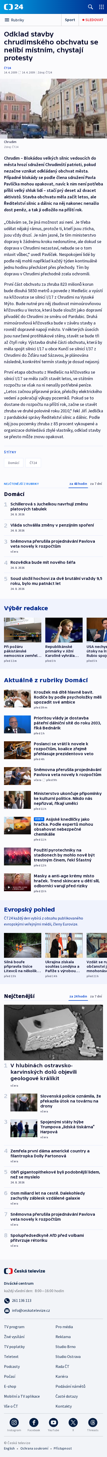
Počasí (9, 1376)
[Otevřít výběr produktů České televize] (101, 7)
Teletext (11, 1356)
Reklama (63, 1336)
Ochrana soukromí (34, 1448)
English (9, 1448)
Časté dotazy (66, 1396)
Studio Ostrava (68, 1356)
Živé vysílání (14, 1336)
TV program (14, 1326)
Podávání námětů (70, 1386)
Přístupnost (63, 1448)
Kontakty (63, 1406)
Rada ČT (62, 1366)
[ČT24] (13, 7)
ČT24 (7, 68)
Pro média (64, 1326)
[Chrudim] (53, 109)
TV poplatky (14, 1346)
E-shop (10, 1386)
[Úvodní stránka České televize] (25, 1271)
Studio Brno (65, 1346)
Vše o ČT (11, 1406)
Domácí (13, 463)
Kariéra (61, 1376)
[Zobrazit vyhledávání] (90, 7)
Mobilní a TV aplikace (22, 1396)
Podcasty (12, 1366)
